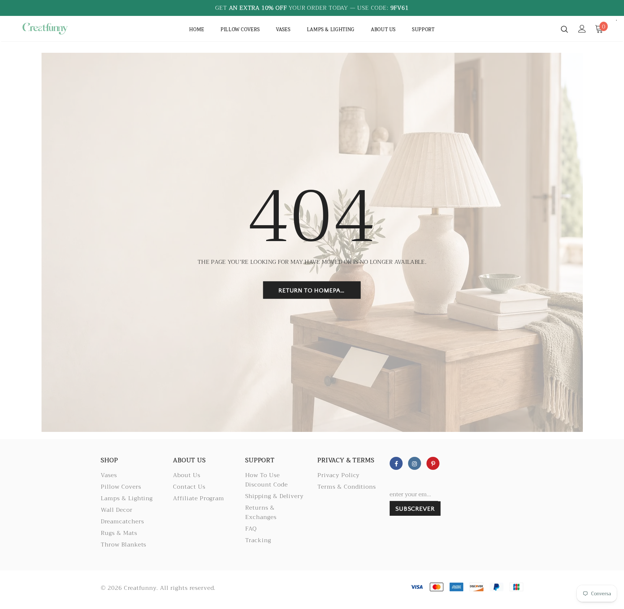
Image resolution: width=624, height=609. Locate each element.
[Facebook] (396, 463)
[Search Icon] (564, 29)
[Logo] (62, 28)
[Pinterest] (432, 463)
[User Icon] (582, 29)
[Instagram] (414, 463)
